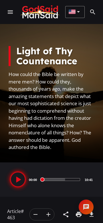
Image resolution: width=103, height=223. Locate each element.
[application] (51, 179)
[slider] (60, 179)
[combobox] (74, 12)
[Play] (17, 179)
